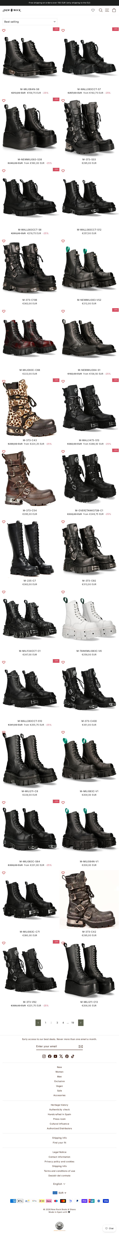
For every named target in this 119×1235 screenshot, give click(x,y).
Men (59, 1076)
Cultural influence (59, 1124)
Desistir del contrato (59, 1175)
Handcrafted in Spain (59, 1114)
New (59, 1067)
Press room (59, 1119)
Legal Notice (59, 1152)
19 (72, 1022)
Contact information (59, 1157)
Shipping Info (59, 1138)
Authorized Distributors (59, 1128)
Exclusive (59, 1081)
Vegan (59, 1086)
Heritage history (59, 1105)
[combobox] (59, 1192)
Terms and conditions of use (59, 1171)
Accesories (59, 1095)
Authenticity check (59, 1109)
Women (59, 1072)
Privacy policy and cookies (59, 1161)
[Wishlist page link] (94, 10)
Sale (59, 1090)
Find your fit (59, 1142)
